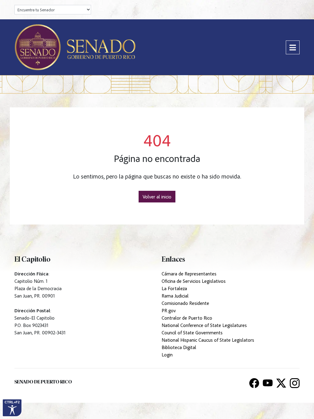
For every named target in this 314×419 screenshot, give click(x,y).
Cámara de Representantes (189, 274)
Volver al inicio (157, 197)
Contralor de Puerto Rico (187, 318)
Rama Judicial (175, 296)
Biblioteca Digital (179, 347)
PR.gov (169, 310)
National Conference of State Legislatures (204, 325)
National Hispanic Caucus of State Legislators (208, 340)
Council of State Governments (192, 332)
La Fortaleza (174, 288)
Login (167, 355)
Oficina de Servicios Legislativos (194, 281)
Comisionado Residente (185, 303)
